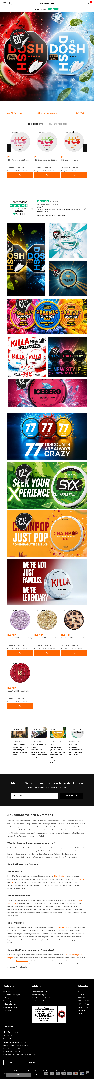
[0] (89, 3)
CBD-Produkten (64, 927)
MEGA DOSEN (83, 1007)
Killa (83, 879)
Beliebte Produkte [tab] (58, 124)
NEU (79, 991)
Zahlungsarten (8, 998)
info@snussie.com (22, 1045)
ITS (35, 157)
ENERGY (81, 1013)
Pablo (79, 879)
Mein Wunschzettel (38, 1001)
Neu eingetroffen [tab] (35, 124)
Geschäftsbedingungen (11, 995)
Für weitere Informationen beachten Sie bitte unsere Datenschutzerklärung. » (61, 1075)
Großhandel (7, 1010)
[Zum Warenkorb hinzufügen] (20, 175)
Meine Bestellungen (39, 995)
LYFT (12, 882)
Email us (31, 1063)
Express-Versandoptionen (48, 113)
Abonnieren (71, 796)
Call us (12, 1063)
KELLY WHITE (11, 635)
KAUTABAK (82, 1010)
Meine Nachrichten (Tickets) (41, 998)
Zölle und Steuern (9, 1004)
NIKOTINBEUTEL (83, 1004)
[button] (5, 3)
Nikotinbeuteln (59, 876)
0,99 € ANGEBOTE (84, 1001)
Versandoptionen (9, 1001)
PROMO (81, 995)
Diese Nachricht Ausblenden (18, 1075)
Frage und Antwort (10, 1007)
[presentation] (9, 148)
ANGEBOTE (82, 998)
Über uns (6, 991)
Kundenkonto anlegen (39, 991)
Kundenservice (22, 961)
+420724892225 (21, 1042)
